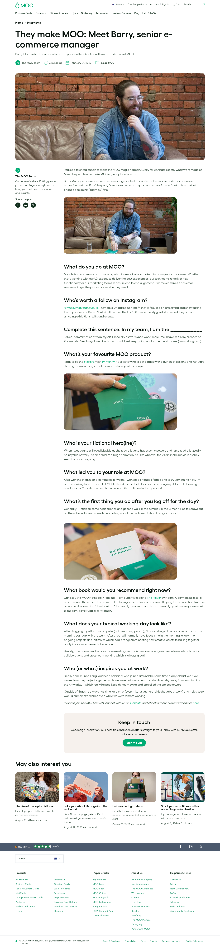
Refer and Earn (177, 906)
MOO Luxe (98, 884)
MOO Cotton (99, 893)
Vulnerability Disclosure (182, 911)
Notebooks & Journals (65, 906)
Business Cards (23, 13)
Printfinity (136, 915)
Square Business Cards (27, 888)
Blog (136, 13)
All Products (21, 879)
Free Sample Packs (137, 4)
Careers (135, 897)
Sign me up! (134, 742)
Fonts (143, 941)
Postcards (40, 13)
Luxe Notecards (62, 888)
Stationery (86, 13)
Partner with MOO (140, 928)
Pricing (173, 884)
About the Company (141, 879)
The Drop (136, 902)
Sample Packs (100, 906)
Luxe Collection (101, 915)
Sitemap (153, 941)
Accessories (102, 13)
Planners (58, 911)
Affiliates (174, 902)
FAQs (173, 893)
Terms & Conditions (111, 941)
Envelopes (59, 893)
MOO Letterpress (101, 902)
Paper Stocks (99, 879)
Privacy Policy (130, 941)
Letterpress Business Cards (29, 897)
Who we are (137, 893)
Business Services (121, 13)
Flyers (75, 13)
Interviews (34, 22)
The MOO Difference (142, 888)
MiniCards (20, 893)
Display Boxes (61, 897)
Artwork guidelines (180, 897)
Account (154, 4)
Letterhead (59, 879)
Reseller (135, 911)
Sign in (165, 4)
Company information (171, 941)
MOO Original (100, 897)
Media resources (139, 884)
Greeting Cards (62, 884)
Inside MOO (107, 62)
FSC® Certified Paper (103, 911)
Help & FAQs (149, 13)
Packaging (136, 924)
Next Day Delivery (179, 888)
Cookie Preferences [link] (194, 941)
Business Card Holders (65, 902)
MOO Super (99, 888)
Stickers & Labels (59, 13)
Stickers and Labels (25, 906)
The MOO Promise (141, 919)
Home (19, 22)
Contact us (175, 879)
